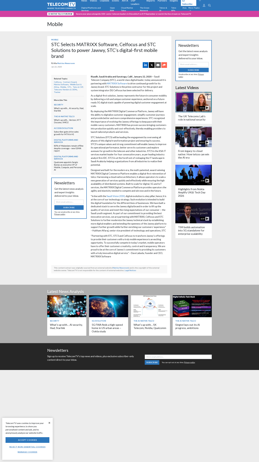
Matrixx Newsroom (66, 63)
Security (58, 104)
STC (69, 87)
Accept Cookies (27, 440)
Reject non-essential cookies (27, 447)
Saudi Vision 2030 (116, 196)
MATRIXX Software (117, 83)
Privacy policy (59, 214)
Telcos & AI (163, 9)
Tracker (57, 92)
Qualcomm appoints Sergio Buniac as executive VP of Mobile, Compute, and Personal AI (68, 166)
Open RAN (112, 9)
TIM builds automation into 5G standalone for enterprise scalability (191, 230)
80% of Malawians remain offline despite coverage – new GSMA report (68, 148)
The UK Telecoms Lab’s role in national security (191, 118)
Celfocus (58, 82)
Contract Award (70, 82)
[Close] (49, 423)
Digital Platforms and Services (91, 9)
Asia (184, 8)
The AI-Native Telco (64, 116)
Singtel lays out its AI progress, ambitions (187, 326)
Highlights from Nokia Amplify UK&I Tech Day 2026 (191, 192)
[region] (27, 439)
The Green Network (144, 9)
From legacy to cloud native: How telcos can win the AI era (193, 154)
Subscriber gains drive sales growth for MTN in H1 (66, 132)
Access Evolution (63, 128)
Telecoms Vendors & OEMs (65, 89)
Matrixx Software (61, 84)
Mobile (55, 24)
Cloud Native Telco (127, 9)
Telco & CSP (78, 87)
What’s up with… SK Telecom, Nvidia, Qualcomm (150, 326)
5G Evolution (99, 321)
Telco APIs (173, 9)
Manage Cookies (27, 452)
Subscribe (69, 207)
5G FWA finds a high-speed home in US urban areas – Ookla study (107, 328)
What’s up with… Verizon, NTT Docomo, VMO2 (67, 121)
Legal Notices (130, 270)
